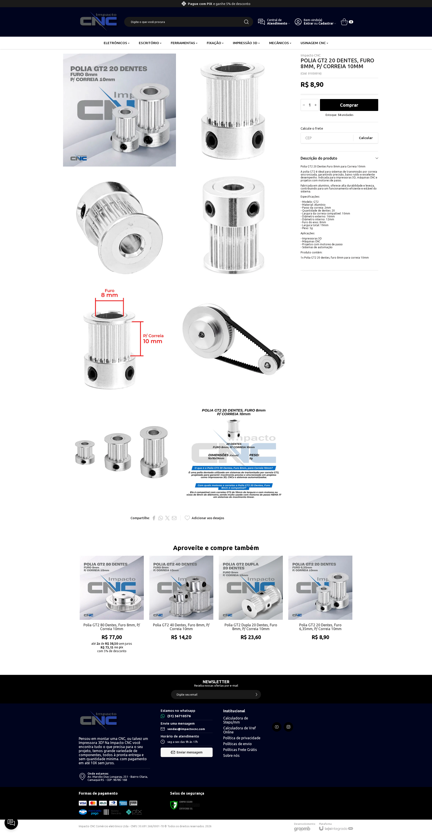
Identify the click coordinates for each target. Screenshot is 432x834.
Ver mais (111, 629)
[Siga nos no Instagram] (288, 727)
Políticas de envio (237, 744)
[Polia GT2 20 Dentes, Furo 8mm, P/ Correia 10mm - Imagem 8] (233, 453)
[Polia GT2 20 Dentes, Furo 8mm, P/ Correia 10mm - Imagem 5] (119, 338)
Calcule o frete (312, 128)
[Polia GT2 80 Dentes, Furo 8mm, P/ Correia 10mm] (111, 605)
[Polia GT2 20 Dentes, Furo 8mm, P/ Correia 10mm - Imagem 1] (119, 110)
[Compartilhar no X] (167, 518)
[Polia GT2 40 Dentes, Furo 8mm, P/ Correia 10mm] (181, 605)
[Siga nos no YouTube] (276, 727)
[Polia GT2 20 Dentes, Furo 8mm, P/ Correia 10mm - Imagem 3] (119, 224)
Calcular (366, 138)
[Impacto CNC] (99, 22)
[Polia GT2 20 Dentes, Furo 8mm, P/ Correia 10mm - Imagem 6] (233, 338)
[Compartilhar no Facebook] (154, 518)
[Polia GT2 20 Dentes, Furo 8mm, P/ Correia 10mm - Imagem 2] (233, 110)
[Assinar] (256, 694)
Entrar (308, 23)
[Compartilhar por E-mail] (174, 518)
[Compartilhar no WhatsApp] (160, 518)
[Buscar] (246, 22)
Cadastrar (325, 23)
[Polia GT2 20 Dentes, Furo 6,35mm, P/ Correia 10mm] (320, 605)
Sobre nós (231, 755)
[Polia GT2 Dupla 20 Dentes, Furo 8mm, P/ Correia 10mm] (251, 605)
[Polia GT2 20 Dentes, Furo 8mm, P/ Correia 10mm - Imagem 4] (233, 224)
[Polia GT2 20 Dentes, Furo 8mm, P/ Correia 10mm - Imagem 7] (119, 453)
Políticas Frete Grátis (240, 750)
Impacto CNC (311, 55)
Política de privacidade (241, 738)
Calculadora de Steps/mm (235, 720)
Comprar (349, 105)
